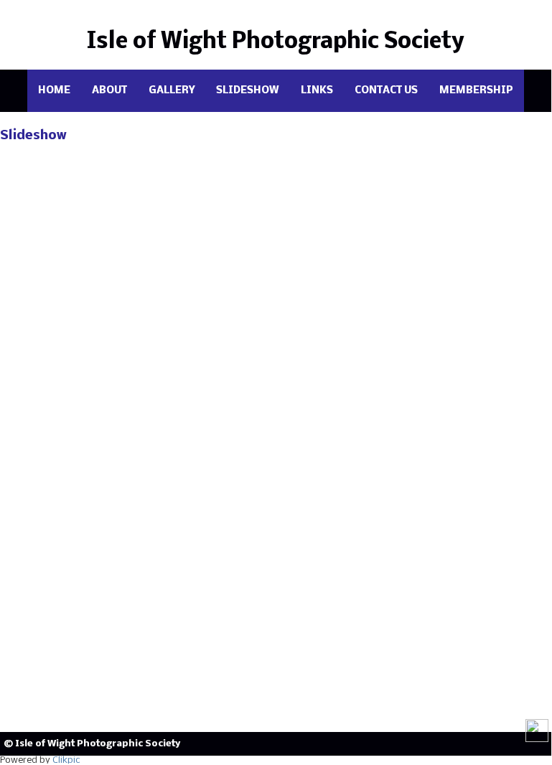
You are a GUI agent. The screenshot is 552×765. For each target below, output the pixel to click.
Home (54, 90)
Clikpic (66, 760)
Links (317, 90)
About (109, 90)
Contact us (386, 90)
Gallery (172, 90)
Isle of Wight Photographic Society (275, 42)
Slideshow (247, 90)
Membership (476, 90)
